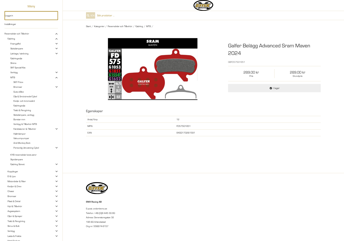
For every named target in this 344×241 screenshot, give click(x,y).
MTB (12, 77)
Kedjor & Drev (14, 186)
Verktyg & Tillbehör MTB (25, 124)
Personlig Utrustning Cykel (26, 147)
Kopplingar (13, 171)
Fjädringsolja (16, 58)
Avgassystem (14, 211)
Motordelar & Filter (17, 181)
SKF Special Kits (17, 67)
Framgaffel (15, 43)
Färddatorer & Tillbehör (24, 128)
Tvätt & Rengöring (22, 110)
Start (88, 26)
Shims (13, 63)
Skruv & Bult (13, 225)
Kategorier (99, 26)
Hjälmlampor (19, 133)
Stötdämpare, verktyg (23, 114)
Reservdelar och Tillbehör (16, 33)
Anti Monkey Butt (21, 142)
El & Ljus (12, 176)
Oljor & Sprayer (15, 216)
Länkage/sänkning (19, 53)
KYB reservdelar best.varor (23, 154)
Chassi (11, 191)
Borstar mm (19, 119)
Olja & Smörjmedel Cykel (25, 96)
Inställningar (10, 24)
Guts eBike (18, 91)
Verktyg (14, 72)
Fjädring (11, 38)
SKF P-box (18, 82)
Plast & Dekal (14, 201)
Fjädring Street (17, 164)
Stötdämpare (16, 48)
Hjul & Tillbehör (15, 206)
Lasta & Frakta (14, 236)
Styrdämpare (16, 159)
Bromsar (17, 86)
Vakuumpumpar (21, 138)
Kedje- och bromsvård (24, 100)
